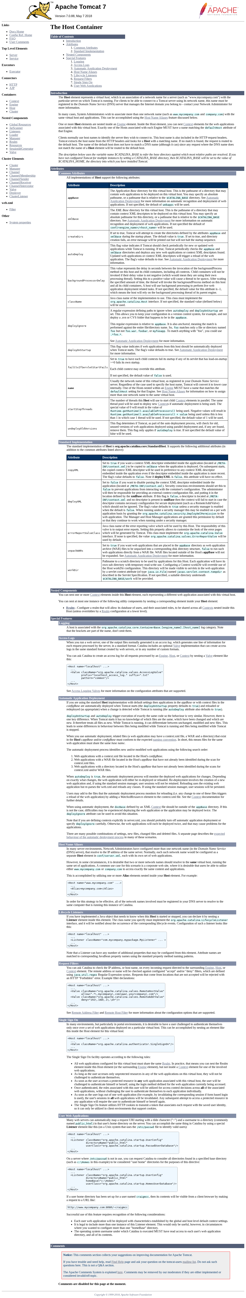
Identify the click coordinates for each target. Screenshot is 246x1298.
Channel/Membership (22, 175)
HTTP (13, 84)
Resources (15, 145)
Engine (13, 104)
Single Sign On (83, 82)
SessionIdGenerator (21, 148)
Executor (14, 71)
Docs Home (16, 31)
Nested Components (78, 54)
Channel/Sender (19, 179)
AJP (12, 88)
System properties (20, 222)
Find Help (117, 1261)
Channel (14, 172)
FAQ (12, 38)
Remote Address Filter (85, 1012)
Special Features (76, 58)
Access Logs (81, 65)
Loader (13, 135)
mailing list (189, 1261)
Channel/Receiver (20, 182)
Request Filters (83, 78)
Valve (12, 152)
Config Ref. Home (20, 35)
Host (12, 108)
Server (13, 55)
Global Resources (20, 124)
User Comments (19, 42)
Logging (79, 61)
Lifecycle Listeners (85, 75)
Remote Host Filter (116, 1012)
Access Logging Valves (85, 690)
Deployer (15, 192)
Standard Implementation (89, 51)
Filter (12, 209)
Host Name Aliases (85, 72)
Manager (14, 138)
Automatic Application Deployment (95, 68)
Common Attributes (86, 47)
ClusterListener (18, 196)
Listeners (14, 131)
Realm (13, 141)
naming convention (164, 739)
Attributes (72, 44)
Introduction (73, 40)
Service (13, 58)
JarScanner (16, 128)
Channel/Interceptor (21, 186)
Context (14, 101)
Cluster (13, 111)
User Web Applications (88, 85)
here (120, 1272)
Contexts (207, 607)
